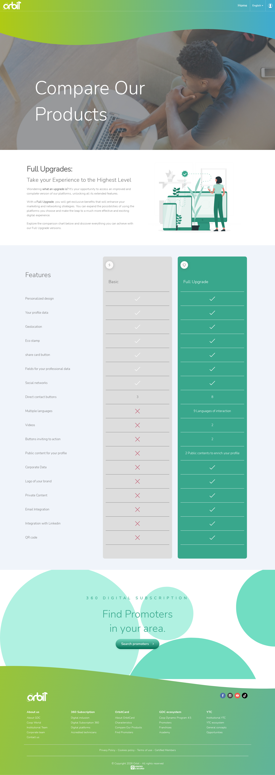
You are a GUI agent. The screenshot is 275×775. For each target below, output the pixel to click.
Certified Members (165, 750)
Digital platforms (80, 727)
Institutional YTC (216, 718)
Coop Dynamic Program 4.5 (175, 718)
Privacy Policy (107, 750)
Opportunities (215, 732)
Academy (164, 732)
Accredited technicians (84, 732)
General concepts (217, 727)
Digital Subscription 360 (85, 722)
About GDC (33, 718)
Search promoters (135, 644)
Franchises (165, 727)
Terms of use (144, 750)
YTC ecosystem (215, 722)
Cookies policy (126, 750)
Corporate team (36, 732)
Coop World (34, 722)
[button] (257, 5)
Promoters (165, 722)
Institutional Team (37, 727)
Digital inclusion (80, 718)
